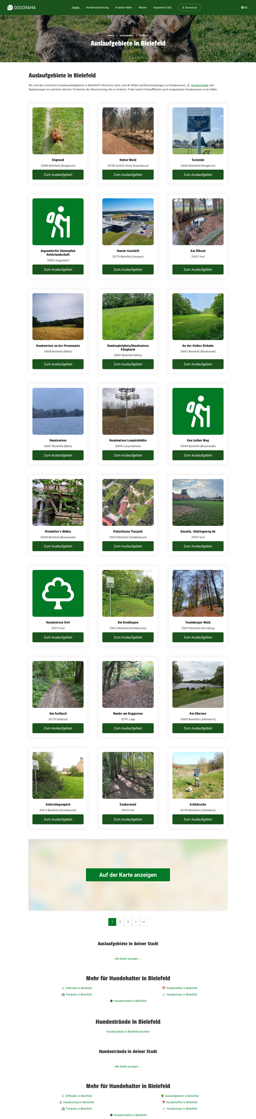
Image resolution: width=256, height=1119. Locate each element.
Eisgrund (58, 160)
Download (190, 7)
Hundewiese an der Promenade (58, 346)
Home (111, 35)
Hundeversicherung (97, 7)
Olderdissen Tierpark (128, 531)
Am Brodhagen (128, 622)
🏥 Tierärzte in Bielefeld (76, 994)
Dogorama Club (162, 7)
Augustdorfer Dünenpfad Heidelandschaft (58, 253)
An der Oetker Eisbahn (197, 346)
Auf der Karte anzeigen (128, 875)
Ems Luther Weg (198, 440)
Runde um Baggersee (128, 713)
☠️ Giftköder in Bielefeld (76, 988)
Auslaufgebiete (127, 35)
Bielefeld (143, 35)
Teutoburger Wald (197, 622)
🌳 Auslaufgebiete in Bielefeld (179, 1096)
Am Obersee (197, 713)
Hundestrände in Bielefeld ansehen (128, 1031)
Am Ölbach (197, 251)
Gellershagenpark (58, 804)
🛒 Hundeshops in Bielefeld (179, 994)
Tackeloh (198, 160)
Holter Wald (128, 160)
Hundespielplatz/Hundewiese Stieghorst (128, 348)
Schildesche (198, 804)
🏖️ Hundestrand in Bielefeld (76, 1102)
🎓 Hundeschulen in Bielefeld (128, 1001)
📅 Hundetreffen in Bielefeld (179, 988)
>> (143, 921)
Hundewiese (58, 440)
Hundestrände (199, 85)
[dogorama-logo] (21, 7)
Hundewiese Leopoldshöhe (128, 440)
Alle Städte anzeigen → (128, 958)
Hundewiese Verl (58, 622)
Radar (75, 7)
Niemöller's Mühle (58, 531)
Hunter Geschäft (128, 251)
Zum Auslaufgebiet (58, 175)
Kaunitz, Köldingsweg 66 (198, 531)
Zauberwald (128, 804)
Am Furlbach (58, 713)
